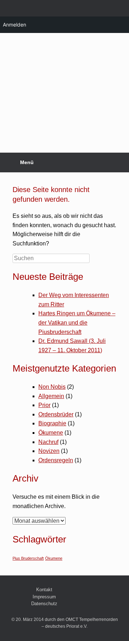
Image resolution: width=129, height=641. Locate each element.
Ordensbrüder (55, 414)
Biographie (52, 423)
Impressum (44, 596)
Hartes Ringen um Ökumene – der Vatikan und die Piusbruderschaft (76, 322)
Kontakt (44, 589)
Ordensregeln (55, 460)
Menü (27, 162)
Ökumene (50, 433)
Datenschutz (44, 603)
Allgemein (51, 396)
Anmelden (14, 24)
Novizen (48, 451)
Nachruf (48, 442)
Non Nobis (52, 387)
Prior (44, 405)
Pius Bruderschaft (28, 558)
